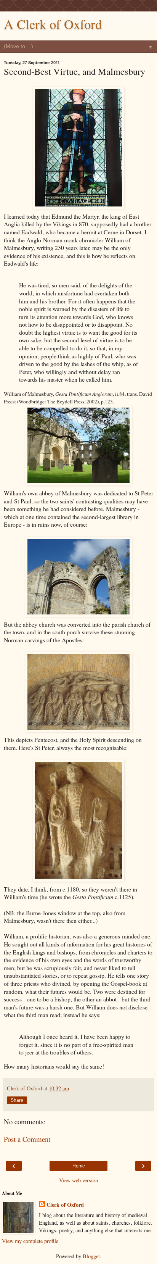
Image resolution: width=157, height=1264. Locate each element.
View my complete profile (30, 1241)
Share (17, 1100)
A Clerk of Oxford (53, 24)
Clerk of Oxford (65, 1205)
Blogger (91, 1256)
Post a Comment (27, 1139)
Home (78, 1166)
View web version (78, 1180)
